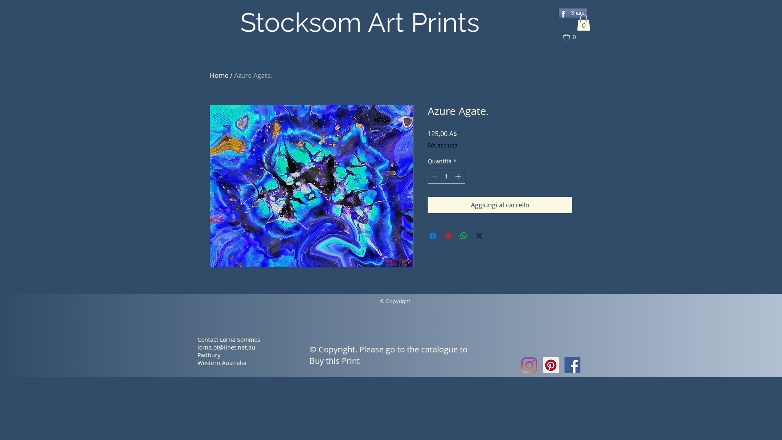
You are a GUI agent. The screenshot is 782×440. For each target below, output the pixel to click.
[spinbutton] (446, 176)
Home (219, 75)
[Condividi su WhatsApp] (464, 236)
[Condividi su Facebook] (433, 236)
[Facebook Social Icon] (572, 365)
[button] (584, 22)
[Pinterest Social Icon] (551, 365)
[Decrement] (434, 176)
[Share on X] (479, 236)
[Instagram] (529, 365)
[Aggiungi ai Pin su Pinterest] (448, 236)
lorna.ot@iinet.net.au (226, 347)
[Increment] (459, 176)
